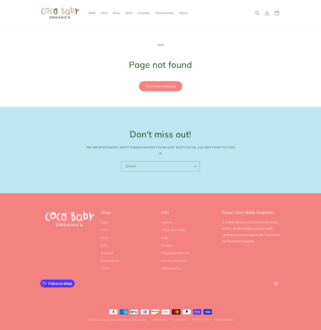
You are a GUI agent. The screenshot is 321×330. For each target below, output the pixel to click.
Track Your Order (174, 230)
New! (104, 222)
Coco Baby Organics (109, 320)
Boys (104, 237)
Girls (104, 230)
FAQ (164, 237)
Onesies (107, 253)
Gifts (104, 245)
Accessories (110, 260)
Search (166, 222)
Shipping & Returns (175, 253)
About (105, 268)
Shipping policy (224, 319)
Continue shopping (160, 86)
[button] (257, 13)
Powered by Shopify (135, 320)
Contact (167, 245)
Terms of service (201, 319)
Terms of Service (173, 260)
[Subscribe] (195, 166)
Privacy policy (179, 319)
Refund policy (171, 268)
